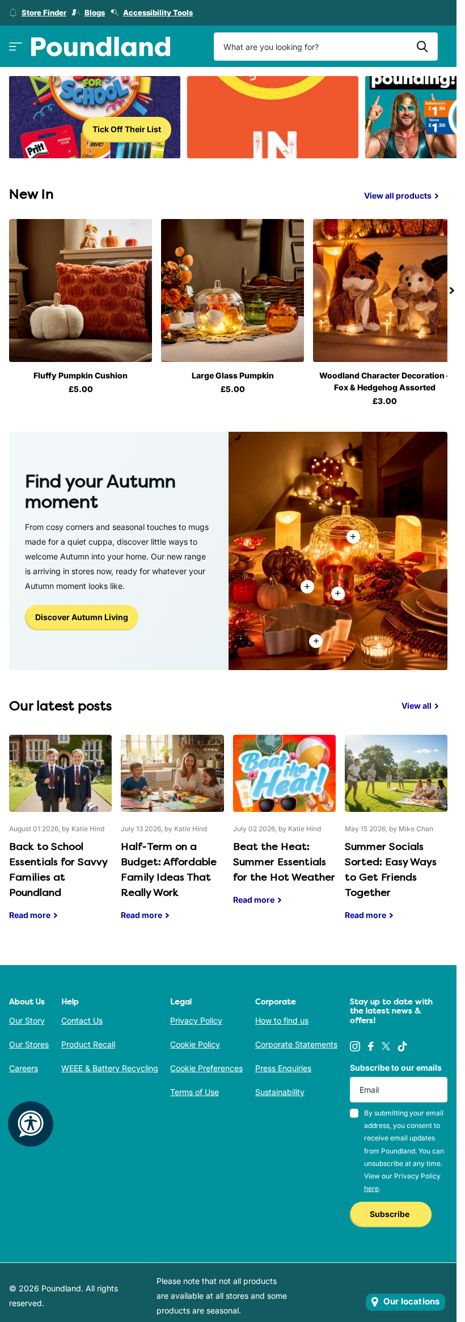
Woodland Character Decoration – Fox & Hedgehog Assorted (377, 378)
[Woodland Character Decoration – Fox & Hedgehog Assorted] (377, 289)
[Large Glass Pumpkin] (228, 289)
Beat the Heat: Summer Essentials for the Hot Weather (284, 825)
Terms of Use (194, 1089)
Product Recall (88, 1041)
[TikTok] (402, 1043)
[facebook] (371, 1043)
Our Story (27, 1017)
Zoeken (422, 46)
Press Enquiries (283, 1065)
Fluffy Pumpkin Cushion (79, 372)
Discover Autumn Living (81, 614)
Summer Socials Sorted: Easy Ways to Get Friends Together (396, 833)
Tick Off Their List (126, 129)
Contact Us (82, 1017)
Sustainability (280, 1089)
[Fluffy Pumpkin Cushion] (79, 289)
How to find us (281, 1017)
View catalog (15, 47)
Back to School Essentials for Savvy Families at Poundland (60, 833)
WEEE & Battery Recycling (109, 1065)
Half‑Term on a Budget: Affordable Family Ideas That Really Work (172, 833)
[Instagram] (355, 1043)
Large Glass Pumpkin (228, 372)
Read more (337, 590)
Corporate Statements (296, 1041)
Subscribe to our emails (396, 1065)
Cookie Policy (195, 1041)
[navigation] (451, 289)
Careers (23, 1065)
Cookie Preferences (206, 1065)
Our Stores (29, 1041)
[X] (386, 1043)
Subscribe (390, 1211)
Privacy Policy (196, 1017)
